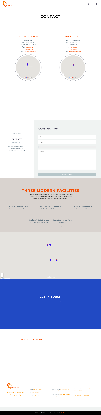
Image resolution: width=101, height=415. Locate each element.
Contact (92, 4)
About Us (42, 4)
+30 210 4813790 (29, 49)
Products (51, 4)
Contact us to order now (30, 351)
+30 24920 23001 (74, 48)
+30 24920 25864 (74, 49)
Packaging (69, 4)
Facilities (78, 4)
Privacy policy (66, 412)
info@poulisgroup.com (75, 51)
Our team (60, 4)
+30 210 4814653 (29, 48)
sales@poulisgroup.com (30, 51)
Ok (62, 412)
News (85, 4)
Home (34, 4)
